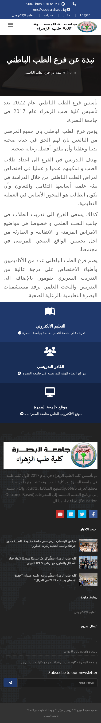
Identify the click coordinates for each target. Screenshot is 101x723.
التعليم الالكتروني (23, 15)
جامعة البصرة (51, 716)
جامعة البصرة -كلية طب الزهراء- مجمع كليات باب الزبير (59, 662)
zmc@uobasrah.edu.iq (49, 9)
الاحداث (49, 15)
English (85, 15)
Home (72, 72)
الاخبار (67, 15)
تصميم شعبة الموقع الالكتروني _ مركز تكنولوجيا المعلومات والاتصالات (61, 710)
